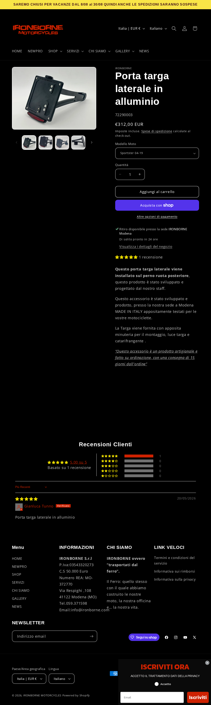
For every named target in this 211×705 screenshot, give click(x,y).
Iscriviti (198, 697)
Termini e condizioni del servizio (174, 560)
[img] (26, 498)
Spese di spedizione (156, 131)
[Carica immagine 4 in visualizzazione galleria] (78, 143)
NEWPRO (19, 566)
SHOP (16, 574)
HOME (17, 558)
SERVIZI (18, 582)
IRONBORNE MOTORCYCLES (42, 695)
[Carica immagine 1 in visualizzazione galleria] (29, 143)
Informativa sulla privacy (175, 579)
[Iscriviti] (91, 636)
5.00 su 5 (78, 462)
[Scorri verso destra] (91, 142)
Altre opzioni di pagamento (157, 217)
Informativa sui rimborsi (174, 571)
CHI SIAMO (20, 590)
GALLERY (19, 598)
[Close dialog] (207, 663)
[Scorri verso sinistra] (16, 142)
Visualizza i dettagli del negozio (145, 246)
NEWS (17, 606)
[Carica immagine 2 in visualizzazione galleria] (46, 143)
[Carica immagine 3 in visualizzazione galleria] (62, 143)
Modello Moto (125, 144)
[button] (55, 51)
